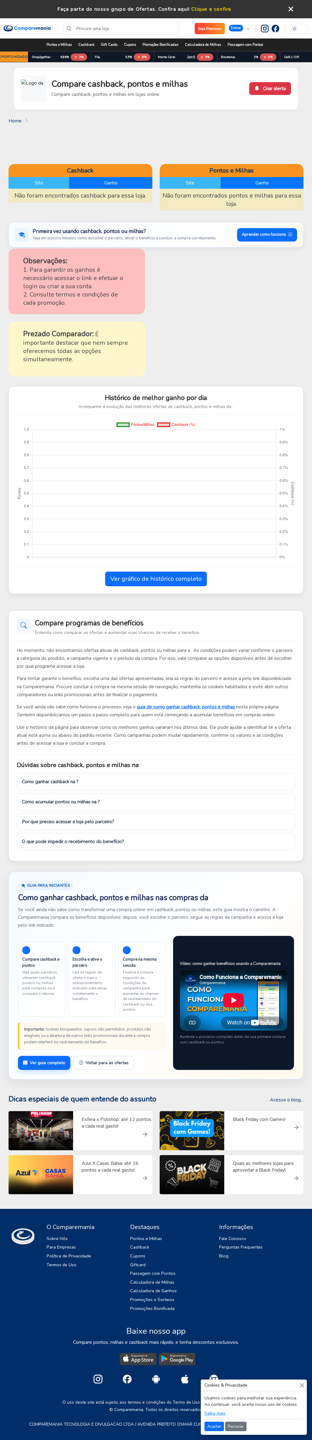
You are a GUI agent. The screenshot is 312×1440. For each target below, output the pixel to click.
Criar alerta (274, 88)
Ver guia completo (47, 1063)
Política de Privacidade (69, 1256)
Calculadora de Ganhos (153, 1291)
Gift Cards (109, 44)
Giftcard (138, 1265)
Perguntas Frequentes (241, 1247)
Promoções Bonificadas (161, 44)
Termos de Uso (61, 1265)
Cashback (86, 44)
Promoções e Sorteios (152, 1299)
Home (15, 121)
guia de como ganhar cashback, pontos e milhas (186, 707)
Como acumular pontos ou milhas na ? (61, 802)
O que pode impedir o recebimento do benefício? (73, 841)
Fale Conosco (232, 1238)
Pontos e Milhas (59, 44)
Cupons (130, 44)
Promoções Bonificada (152, 1308)
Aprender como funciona (264, 234)
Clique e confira (211, 9)
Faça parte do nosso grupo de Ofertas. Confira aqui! (123, 9)
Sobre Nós (57, 1238)
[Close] (302, 1385)
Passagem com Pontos (245, 44)
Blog (224, 1256)
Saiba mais (214, 1413)
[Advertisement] (156, 143)
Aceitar (214, 1426)
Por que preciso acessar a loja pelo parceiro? (68, 822)
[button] (239, 28)
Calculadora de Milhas (203, 44)
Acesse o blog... (286, 1099)
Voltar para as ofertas (107, 1063)
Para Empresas (61, 1247)
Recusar (236, 1426)
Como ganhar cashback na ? (50, 782)
